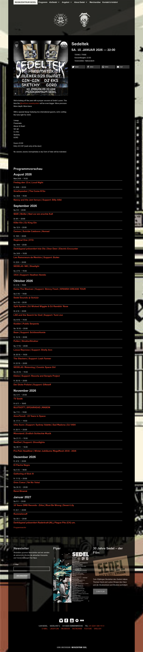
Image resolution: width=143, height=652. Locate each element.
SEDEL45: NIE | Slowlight (26, 266)
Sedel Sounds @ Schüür (26, 297)
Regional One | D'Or (24, 240)
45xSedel (52, 2)
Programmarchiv (20, 527)
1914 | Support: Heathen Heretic (30, 274)
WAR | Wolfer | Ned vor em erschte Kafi (33, 214)
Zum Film (100, 591)
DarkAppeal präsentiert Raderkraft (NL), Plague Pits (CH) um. (44, 522)
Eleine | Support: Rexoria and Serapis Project (37, 376)
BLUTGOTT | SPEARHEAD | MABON (32, 407)
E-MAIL (45, 628)
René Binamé (20, 491)
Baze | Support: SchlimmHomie (29, 332)
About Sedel (79, 2)
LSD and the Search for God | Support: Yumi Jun (38, 315)
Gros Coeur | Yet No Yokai (27, 482)
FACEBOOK (65, 628)
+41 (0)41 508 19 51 (96, 626)
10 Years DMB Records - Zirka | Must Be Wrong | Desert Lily (44, 505)
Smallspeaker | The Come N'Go (29, 191)
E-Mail (16, 564)
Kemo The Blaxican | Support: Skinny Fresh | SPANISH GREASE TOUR (50, 289)
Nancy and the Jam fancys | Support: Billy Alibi (38, 199)
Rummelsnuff (20, 514)
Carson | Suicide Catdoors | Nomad (31, 231)
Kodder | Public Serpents (26, 323)
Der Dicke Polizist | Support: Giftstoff (32, 384)
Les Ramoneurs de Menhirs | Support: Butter (36, 257)
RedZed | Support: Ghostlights (29, 442)
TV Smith (18, 398)
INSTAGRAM (77, 628)
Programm (42, 2)
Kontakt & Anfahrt (110, 2)
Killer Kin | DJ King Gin (25, 222)
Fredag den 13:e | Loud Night (28, 182)
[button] (78, 67)
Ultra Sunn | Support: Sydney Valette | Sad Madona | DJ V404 (45, 424)
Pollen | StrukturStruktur (26, 341)
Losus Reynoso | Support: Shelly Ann (33, 349)
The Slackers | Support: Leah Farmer (32, 358)
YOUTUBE (88, 628)
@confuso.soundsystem (29, 103)
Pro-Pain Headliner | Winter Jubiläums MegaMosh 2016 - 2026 (45, 451)
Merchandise (95, 2)
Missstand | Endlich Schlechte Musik (32, 433)
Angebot (65, 2)
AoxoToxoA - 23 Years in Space (30, 416)
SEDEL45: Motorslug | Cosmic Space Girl (35, 367)
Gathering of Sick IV (24, 473)
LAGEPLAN (54, 628)
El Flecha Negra (22, 465)
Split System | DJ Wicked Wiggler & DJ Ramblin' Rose (41, 306)
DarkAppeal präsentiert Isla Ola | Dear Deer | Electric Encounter (46, 248)
